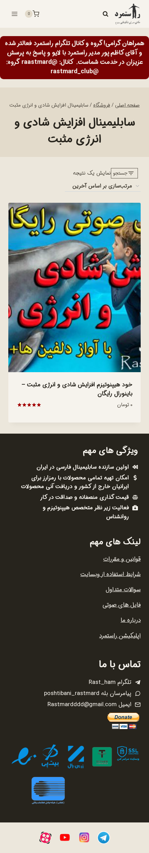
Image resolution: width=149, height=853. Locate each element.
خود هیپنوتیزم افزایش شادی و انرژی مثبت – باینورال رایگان (76, 389)
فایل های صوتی (122, 605)
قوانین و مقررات (122, 559)
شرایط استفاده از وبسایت (110, 574)
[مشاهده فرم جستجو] (105, 14)
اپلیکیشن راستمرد (120, 636)
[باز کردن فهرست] (14, 13)
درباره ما (131, 620)
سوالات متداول (123, 589)
